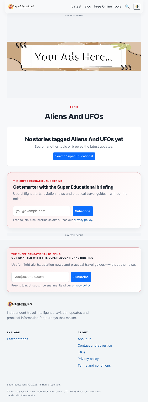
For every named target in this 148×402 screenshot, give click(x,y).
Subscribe (82, 211)
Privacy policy (88, 359)
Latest (76, 6)
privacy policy (83, 220)
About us (84, 339)
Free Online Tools (107, 6)
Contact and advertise (95, 345)
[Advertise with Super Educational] (74, 56)
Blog (87, 6)
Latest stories (17, 339)
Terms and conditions (94, 365)
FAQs (81, 352)
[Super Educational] (22, 6)
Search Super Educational (74, 156)
